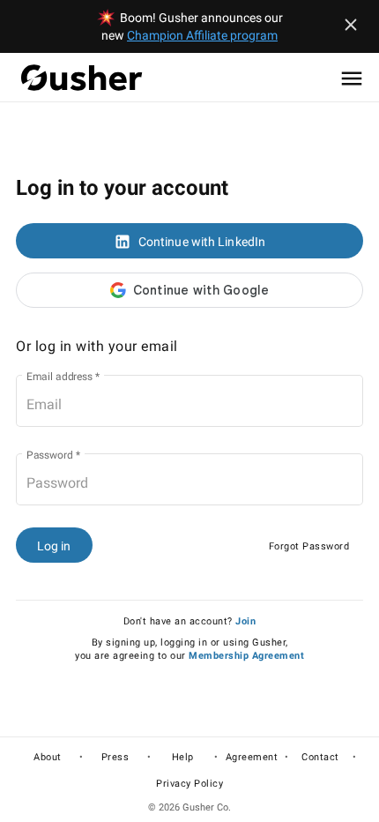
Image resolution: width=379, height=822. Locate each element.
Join (245, 621)
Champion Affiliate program (202, 35)
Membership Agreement (246, 655)
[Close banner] (351, 25)
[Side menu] (351, 77)
